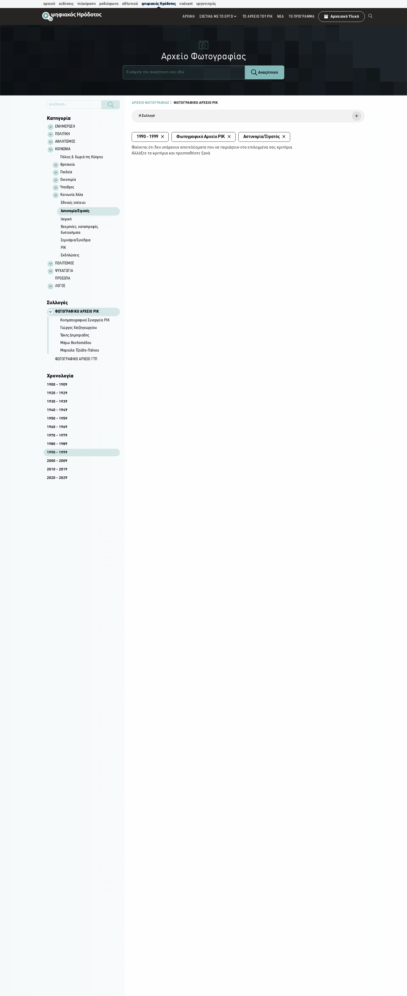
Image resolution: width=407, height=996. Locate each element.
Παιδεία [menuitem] (66, 172)
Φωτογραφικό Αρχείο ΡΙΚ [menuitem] (77, 312)
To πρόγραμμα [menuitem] (302, 17)
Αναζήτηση (267, 72)
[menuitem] (370, 16)
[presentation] (248, 116)
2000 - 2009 (57, 461)
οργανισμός (206, 4)
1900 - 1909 (57, 384)
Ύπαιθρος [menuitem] (67, 187)
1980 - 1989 (57, 444)
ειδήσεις (66, 4)
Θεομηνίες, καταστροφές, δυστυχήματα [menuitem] (80, 230)
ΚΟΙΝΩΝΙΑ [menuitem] (63, 149)
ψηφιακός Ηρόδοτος (159, 4)
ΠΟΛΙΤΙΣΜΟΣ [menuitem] (64, 263)
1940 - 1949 (57, 410)
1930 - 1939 (57, 401)
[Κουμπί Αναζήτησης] (111, 104)
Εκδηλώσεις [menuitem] (70, 255)
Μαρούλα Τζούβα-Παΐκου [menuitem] (79, 350)
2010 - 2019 (57, 469)
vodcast (186, 4)
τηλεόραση (86, 4)
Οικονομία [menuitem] (68, 180)
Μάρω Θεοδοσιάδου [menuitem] (75, 343)
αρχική (49, 4)
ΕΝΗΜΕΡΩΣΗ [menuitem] (65, 127)
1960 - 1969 (57, 427)
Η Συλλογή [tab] (147, 115)
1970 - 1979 (57, 435)
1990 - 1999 (57, 452)
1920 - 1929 (57, 393)
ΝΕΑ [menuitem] (280, 17)
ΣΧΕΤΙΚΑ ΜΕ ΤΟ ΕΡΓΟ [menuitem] (216, 17)
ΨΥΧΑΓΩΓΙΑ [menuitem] (64, 271)
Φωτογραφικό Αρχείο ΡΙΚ (196, 103)
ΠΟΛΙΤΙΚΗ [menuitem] (62, 134)
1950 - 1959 (57, 418)
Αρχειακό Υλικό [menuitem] (344, 16)
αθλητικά (130, 4)
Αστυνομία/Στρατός (261, 137)
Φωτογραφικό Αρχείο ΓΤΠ (76, 359)
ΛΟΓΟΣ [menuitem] (60, 286)
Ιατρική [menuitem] (66, 219)
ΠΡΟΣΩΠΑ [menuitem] (62, 278)
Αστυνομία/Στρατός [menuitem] (75, 211)
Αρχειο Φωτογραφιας (150, 103)
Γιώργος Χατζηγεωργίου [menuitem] (78, 328)
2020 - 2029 (57, 478)
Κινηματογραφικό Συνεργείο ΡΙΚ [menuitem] (85, 320)
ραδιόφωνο (108, 4)
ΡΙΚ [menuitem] (63, 248)
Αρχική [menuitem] (189, 17)
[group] (86, 206)
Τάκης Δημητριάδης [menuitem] (74, 335)
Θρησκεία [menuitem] (67, 165)
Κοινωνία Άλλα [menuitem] (71, 195)
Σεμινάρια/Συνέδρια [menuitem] (76, 240)
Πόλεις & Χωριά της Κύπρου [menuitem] (81, 157)
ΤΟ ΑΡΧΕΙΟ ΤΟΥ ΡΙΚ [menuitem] (258, 17)
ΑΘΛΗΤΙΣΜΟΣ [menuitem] (65, 142)
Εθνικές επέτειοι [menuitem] (73, 203)
